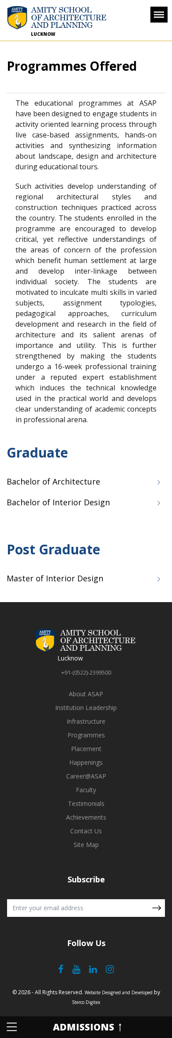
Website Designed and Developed (119, 992)
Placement (86, 748)
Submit (156, 908)
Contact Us (86, 831)
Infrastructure (86, 721)
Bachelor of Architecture (53, 481)
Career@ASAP (86, 776)
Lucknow (43, 34)
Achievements (86, 817)
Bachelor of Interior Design (58, 502)
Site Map (86, 844)
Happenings (86, 762)
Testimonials (86, 803)
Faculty (86, 790)
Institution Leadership (86, 707)
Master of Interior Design (55, 578)
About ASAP (86, 694)
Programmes (86, 735)
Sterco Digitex (86, 1002)
